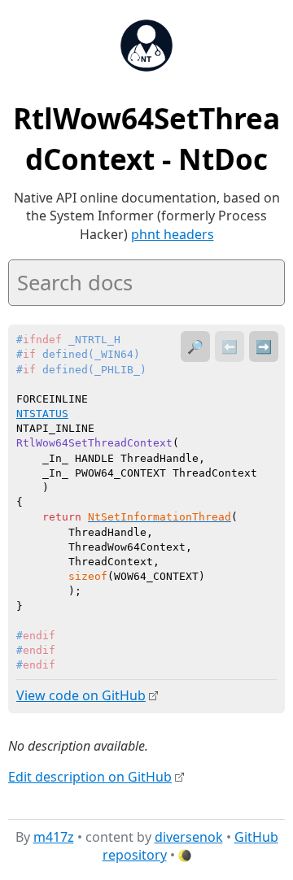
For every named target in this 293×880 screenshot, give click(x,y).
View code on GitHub (81, 695)
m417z (53, 837)
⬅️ (229, 346)
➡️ (264, 346)
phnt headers (172, 234)
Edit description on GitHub (90, 777)
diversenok (189, 837)
